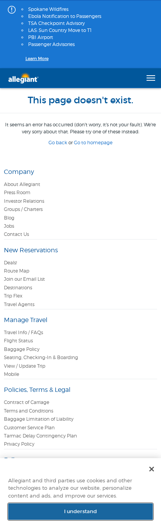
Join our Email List (24, 279)
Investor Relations (24, 201)
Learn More (36, 58)
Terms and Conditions (28, 411)
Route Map (16, 271)
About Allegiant (22, 184)
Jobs (9, 226)
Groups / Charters (23, 209)
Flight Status (18, 341)
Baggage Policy (21, 349)
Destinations (18, 287)
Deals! (10, 263)
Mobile (11, 374)
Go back (57, 142)
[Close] (151, 469)
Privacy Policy (19, 444)
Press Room (17, 192)
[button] (151, 78)
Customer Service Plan (29, 427)
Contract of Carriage (26, 402)
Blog (9, 218)
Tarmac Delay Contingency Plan (40, 436)
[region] (80, 492)
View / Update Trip (24, 366)
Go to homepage (93, 142)
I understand (80, 511)
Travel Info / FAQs (23, 332)
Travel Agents (19, 304)
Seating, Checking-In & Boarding (41, 357)
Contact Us (16, 234)
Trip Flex (13, 296)
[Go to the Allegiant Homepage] (23, 78)
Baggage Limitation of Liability (38, 419)
